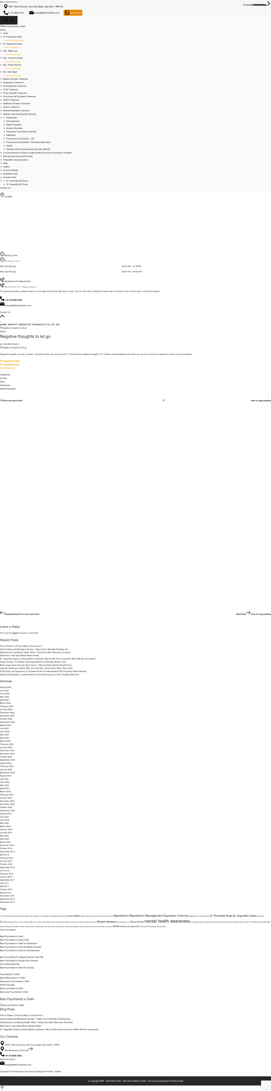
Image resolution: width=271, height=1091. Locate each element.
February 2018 (6, 873)
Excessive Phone (13, 922)
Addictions (11, 134)
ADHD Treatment (11, 99)
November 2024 (7, 753)
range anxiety (29, 926)
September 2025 (7, 722)
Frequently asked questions (16, 159)
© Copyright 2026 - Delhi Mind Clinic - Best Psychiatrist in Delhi (117, 1080)
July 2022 (4, 816)
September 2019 (7, 851)
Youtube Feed (9, 177)
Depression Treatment (13, 82)
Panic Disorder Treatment (15, 92)
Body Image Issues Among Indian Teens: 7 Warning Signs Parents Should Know (36, 665)
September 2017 (7, 879)
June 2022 (4, 819)
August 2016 (5, 892)
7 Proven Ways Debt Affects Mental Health (14, 916)
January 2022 (6, 829)
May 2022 (4, 823)
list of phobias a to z (123, 922)
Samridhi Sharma (11, 343)
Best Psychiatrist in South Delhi (14, 939)
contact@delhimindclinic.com (47, 12)
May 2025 (4, 734)
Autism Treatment (11, 106)
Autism (9, 145)
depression (120, 915)
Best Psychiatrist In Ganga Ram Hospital (19, 960)
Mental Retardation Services (16, 110)
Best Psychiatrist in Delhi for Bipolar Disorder (20, 946)
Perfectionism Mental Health (233, 922)
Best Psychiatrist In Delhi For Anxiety (17, 967)
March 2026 (5, 703)
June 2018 (4, 870)
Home (3, 29)
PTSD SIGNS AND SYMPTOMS (259, 922)
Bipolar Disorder (13, 124)
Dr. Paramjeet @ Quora (17, 180)
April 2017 (4, 886)
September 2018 (7, 867)
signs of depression (58, 926)
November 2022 (7, 804)
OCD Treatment (10, 89)
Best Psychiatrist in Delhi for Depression (18, 943)
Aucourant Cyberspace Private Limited (43, 1071)
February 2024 (6, 766)
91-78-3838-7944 (16, 12)
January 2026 (6, 709)
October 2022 (6, 807)
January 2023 (6, 797)
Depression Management (146, 915)
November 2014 (7, 902)
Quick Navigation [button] (8, 929)
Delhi (2, 381)
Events (3, 921)
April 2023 (4, 788)
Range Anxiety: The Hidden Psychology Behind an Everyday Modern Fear (33, 661)
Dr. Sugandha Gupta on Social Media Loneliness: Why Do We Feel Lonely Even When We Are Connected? (48, 658)
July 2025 (4, 728)
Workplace (152, 926)
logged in (16, 632)
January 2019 (6, 861)
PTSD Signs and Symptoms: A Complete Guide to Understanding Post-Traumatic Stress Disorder (43, 671)
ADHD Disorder (7, 984)
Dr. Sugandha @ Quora (17, 184)
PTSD (246, 922)
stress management (130, 926)
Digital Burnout (194, 916)
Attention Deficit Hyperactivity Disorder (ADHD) (28, 149)
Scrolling (38, 926)
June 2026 (4, 693)
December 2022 (7, 801)
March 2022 (5, 826)
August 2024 (5, 763)
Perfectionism (219, 922)
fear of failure (37, 922)
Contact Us (5, 187)
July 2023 (4, 778)
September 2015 (7, 898)
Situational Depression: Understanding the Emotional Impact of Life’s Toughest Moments (39, 674)
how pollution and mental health (53, 922)
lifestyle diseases (106, 921)
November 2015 (7, 895)
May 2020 (4, 835)
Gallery (6, 166)
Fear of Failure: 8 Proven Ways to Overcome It (21, 646)
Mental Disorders (8, 388)
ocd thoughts (195, 922)
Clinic (5, 33)
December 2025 (7, 712)
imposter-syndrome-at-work (73, 922)
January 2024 (6, 769)
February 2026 (6, 706)
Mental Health (137, 921)
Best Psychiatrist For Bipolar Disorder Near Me (21, 956)
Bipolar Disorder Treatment (15, 78)
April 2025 (4, 737)
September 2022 (7, 810)
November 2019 (7, 845)
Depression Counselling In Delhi (14, 981)
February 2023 (6, 794)
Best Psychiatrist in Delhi (11, 936)
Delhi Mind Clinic (7, 367)
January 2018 (6, 876)
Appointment (75, 12)
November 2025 (7, 715)
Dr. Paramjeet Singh (221, 915)
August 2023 (5, 775)
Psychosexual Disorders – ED (20, 138)
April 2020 (4, 838)
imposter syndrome (89, 922)
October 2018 (6, 864)
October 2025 (6, 718)
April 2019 (4, 854)
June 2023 (4, 782)
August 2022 (5, 813)
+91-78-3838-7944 (13, 1055)
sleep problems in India (88, 926)
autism (76, 915)
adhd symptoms (34, 916)
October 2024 (6, 756)
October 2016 (6, 889)
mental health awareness (167, 921)
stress (116, 926)
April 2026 (4, 699)
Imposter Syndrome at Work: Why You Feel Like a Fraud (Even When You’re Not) (36, 668)
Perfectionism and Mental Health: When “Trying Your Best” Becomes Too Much (35, 652)
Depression (11, 117)
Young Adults (161, 926)
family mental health (25, 922)
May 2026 (4, 696)
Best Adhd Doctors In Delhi (12, 977)
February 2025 (6, 744)
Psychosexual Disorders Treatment (19, 96)
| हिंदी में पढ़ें (59, 6)
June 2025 (4, 731)
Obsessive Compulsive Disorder (21, 131)
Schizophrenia (12, 120)
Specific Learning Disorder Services (19, 113)
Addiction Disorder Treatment (16, 103)
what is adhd (144, 926)
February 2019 (6, 857)
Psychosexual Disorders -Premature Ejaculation (28, 142)
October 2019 (6, 848)
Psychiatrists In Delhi (9, 974)
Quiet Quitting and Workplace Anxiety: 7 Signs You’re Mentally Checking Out (34, 649)
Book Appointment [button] (8, 1)
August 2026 (5, 687)
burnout (110, 916)
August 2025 (5, 725)
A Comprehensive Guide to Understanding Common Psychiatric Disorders (37, 152)
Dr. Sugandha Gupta (244, 915)
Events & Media (10, 170)
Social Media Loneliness (104, 926)
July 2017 (4, 883)
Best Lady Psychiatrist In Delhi (14, 991)
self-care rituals (46, 926)
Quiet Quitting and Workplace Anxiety (12, 926)
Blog (5, 163)
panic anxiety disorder (207, 922)
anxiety (68, 915)
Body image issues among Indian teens (94, 916)
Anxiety (13, 324)
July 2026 (4, 690)
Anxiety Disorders (14, 128)
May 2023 (4, 785)
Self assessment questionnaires (18, 156)
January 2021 (6, 832)
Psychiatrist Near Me (9, 963)
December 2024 (7, 750)
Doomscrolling (204, 916)
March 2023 (5, 791)
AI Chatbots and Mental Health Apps (52, 916)
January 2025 (6, 747)
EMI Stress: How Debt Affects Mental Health (19, 655)
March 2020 (5, 842)
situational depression (72, 926)
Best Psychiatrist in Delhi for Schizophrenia (20, 950)
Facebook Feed (10, 173)
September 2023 (7, 772)
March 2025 (5, 740)
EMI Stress (260, 916)
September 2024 (7, 759)
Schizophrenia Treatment (14, 85)
